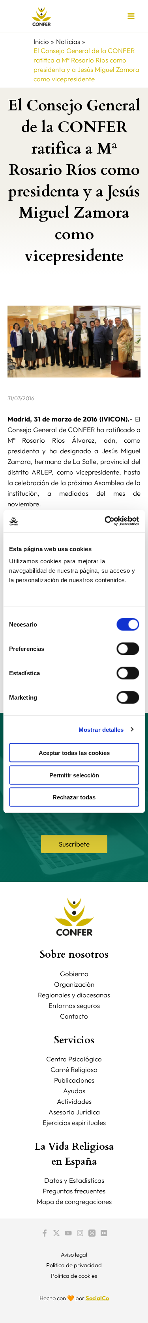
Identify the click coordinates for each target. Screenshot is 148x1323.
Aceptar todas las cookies (74, 752)
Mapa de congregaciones (74, 1201)
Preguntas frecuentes (74, 1191)
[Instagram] (80, 1233)
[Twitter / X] (56, 1233)
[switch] (127, 649)
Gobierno (74, 973)
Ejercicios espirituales (74, 1122)
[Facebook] (44, 1233)
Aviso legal (74, 1254)
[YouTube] (68, 1233)
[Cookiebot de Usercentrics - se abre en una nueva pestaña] (105, 521)
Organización (74, 984)
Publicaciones (74, 1080)
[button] (74, 844)
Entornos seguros (74, 1005)
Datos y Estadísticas (74, 1180)
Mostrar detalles (101, 729)
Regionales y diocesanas (74, 995)
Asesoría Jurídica (74, 1112)
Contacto (74, 1016)
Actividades (74, 1101)
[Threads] (92, 1233)
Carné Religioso (74, 1069)
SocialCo (97, 1298)
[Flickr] (103, 1233)
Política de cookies (74, 1275)
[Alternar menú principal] (131, 16)
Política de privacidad (74, 1265)
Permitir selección (74, 774)
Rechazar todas (74, 797)
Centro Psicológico (74, 1059)
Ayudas (74, 1091)
